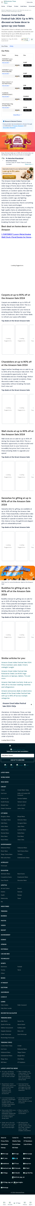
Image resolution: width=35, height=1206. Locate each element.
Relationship (4, 904)
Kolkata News (4, 836)
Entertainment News (6, 1062)
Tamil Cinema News (23, 857)
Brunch (20, 895)
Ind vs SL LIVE (21, 811)
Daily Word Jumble (6, 1014)
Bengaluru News (5, 823)
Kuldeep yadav (22, 1034)
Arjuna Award (21, 1031)
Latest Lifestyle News (9, 1074)
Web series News (5, 864)
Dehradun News (22, 826)
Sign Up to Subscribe (17, 767)
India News (23, 6)
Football (20, 973)
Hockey (3, 976)
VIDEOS (3, 931)
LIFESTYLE (4, 891)
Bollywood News (5, 854)
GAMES (3, 1008)
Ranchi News (4, 846)
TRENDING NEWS (6, 1024)
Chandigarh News (6, 826)
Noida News (21, 839)
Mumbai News (5, 839)
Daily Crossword (22, 1011)
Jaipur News (21, 833)
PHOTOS (3, 927)
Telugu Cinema (21, 1058)
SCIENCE (3, 946)
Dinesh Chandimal (6, 815)
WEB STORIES (5, 913)
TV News (20, 860)
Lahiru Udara (21, 815)
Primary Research (18, 126)
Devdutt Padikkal (22, 805)
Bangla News (21, 1062)
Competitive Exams (6, 883)
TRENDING (4, 917)
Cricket (16, 6)
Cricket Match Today (23, 796)
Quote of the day (5, 1031)
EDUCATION (4, 877)
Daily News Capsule (7, 762)
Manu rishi (20, 1037)
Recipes (20, 901)
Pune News (21, 842)
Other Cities (21, 846)
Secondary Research (9, 127)
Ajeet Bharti (4, 1027)
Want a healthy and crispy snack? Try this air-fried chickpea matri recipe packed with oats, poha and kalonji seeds (24, 1082)
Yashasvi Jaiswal (22, 808)
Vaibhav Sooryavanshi (7, 1034)
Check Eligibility (9, 177)
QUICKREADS (5, 998)
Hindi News (21, 1065)
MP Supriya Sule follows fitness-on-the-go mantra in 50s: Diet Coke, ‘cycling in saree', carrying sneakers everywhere (25, 1133)
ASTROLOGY (4, 868)
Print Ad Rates (16, 1150)
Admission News (5, 880)
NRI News (4, 1068)
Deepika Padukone (6, 1037)
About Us (3, 1144)
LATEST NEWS (5, 779)
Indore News (4, 833)
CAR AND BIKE (5, 960)
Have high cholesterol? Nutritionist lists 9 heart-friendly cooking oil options (25, 1106)
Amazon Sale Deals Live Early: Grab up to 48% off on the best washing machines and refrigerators (16, 684)
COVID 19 (4, 1003)
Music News (4, 857)
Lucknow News (22, 836)
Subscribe (30, 2)
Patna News (4, 842)
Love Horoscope (22, 1040)
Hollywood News (22, 854)
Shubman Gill (4, 805)
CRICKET (3, 793)
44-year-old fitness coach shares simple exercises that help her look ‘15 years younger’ (8, 1080)
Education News (22, 886)
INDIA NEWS (5, 788)
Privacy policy (5, 1147)
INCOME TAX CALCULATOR (9, 1019)
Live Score (4, 799)
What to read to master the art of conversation (23, 1118)
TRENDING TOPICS (6, 1049)
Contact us (15, 1144)
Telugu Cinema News (6, 860)
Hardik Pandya (5, 808)
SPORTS (3, 969)
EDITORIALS (4, 955)
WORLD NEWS (5, 783)
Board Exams (21, 880)
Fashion (3, 898)
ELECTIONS (4, 994)
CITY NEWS (4, 819)
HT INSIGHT (4, 989)
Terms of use (27, 1144)
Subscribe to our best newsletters (17, 758)
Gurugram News (22, 829)
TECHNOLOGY (5, 965)
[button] (2, 2)
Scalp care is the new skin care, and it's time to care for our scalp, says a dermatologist (8, 1131)
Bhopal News (21, 823)
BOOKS (3, 984)
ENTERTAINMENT (6, 851)
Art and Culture (5, 895)
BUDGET (3, 936)
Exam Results (4, 886)
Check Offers (27, 65)
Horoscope (4, 872)
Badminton (4, 973)
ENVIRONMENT (5, 941)
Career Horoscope (6, 1040)
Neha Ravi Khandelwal (15, 158)
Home (3, 6)
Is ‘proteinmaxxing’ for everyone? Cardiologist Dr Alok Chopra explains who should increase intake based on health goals (8, 1108)
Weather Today (16, 1147)
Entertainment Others (24, 864)
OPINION (3, 950)
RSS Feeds (15, 1154)
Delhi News (4, 829)
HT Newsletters (28, 1147)
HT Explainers (21, 1068)
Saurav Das (21, 1027)
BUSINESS (4, 922)
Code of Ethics (28, 1150)
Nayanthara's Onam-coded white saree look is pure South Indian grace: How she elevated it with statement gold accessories (9, 1095)
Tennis (19, 976)
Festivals (20, 898)
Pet (2, 908)
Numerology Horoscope (7, 1044)
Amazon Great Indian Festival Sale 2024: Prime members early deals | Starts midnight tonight (16, 664)
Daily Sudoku (4, 1011)
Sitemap (3, 1154)
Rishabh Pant (4, 811)
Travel (19, 904)
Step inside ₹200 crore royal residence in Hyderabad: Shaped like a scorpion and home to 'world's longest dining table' (9, 1120)
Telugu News (4, 1065)
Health (3, 901)
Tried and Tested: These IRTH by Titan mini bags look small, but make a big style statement (24, 1093)
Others (3, 979)
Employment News (23, 883)
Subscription (4, 1150)
